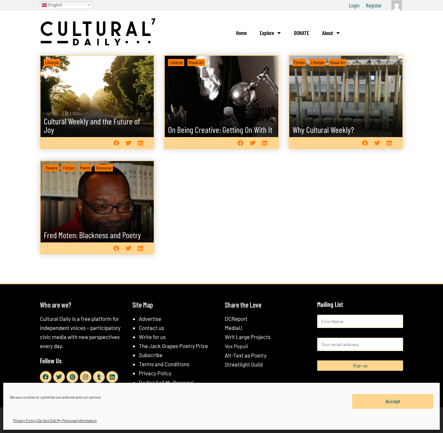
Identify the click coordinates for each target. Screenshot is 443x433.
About (327, 32)
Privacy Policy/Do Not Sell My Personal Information (55, 420)
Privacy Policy (155, 373)
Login (354, 5)
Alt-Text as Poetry (246, 355)
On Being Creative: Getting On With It (220, 129)
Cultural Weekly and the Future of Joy (92, 125)
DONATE (301, 32)
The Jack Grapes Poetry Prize (173, 346)
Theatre (51, 167)
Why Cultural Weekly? (323, 129)
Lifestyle (52, 62)
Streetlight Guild (244, 364)
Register (374, 5)
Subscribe (150, 355)
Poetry (85, 167)
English (54, 4)
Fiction (299, 62)
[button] (116, 142)
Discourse (104, 167)
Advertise (150, 318)
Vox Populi (236, 346)
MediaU (233, 327)
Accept (393, 401)
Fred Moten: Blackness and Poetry (92, 235)
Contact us (151, 327)
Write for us (152, 337)
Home (241, 32)
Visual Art (196, 62)
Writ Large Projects (247, 337)
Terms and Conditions (164, 364)
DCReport (236, 318)
